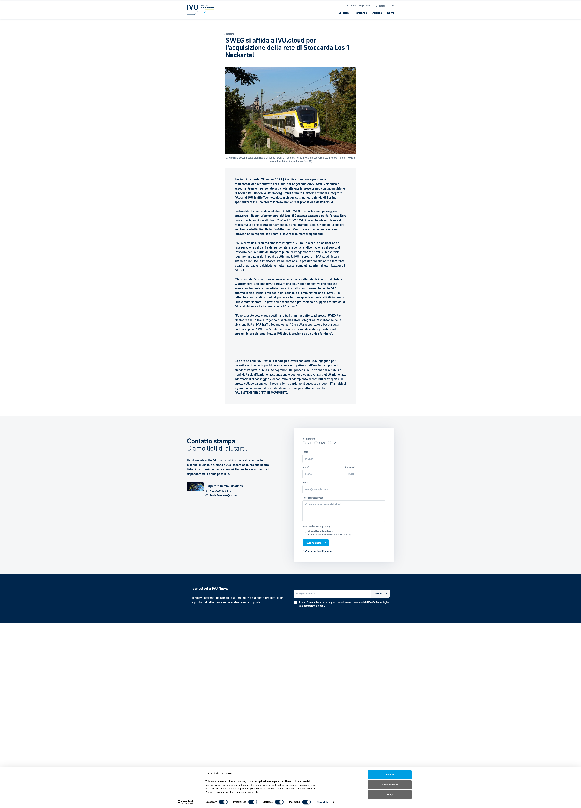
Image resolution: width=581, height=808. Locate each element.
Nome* (306, 467)
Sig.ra (322, 443)
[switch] (252, 802)
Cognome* (350, 467)
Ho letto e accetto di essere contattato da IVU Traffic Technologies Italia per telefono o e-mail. (343, 604)
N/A (334, 443)
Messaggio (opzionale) (313, 497)
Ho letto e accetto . (329, 533)
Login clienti (365, 5)
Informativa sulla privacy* (317, 526)
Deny (390, 794)
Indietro (230, 34)
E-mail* (306, 482)
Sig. (309, 443)
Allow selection (390, 784)
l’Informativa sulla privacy (319, 602)
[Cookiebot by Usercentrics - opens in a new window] (185, 802)
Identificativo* (309, 438)
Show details (323, 802)
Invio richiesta (314, 543)
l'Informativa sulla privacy (338, 534)
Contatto (351, 5)
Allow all (389, 774)
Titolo (305, 451)
